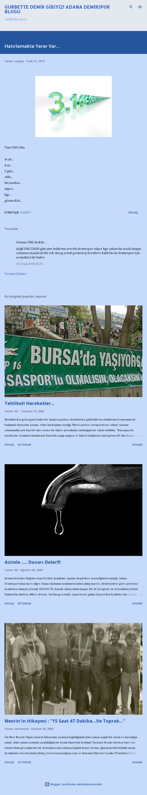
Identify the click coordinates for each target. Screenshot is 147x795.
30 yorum (24, 444)
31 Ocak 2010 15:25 (29, 264)
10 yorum (24, 762)
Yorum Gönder (16, 274)
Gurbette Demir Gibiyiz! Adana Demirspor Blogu (57, 9)
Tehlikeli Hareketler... (29, 403)
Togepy (25, 212)
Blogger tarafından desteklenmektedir (75, 784)
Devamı (137, 444)
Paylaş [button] (133, 212)
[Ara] (131, 7)
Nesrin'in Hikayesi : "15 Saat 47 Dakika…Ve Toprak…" (65, 721)
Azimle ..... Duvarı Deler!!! (32, 562)
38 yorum (24, 603)
